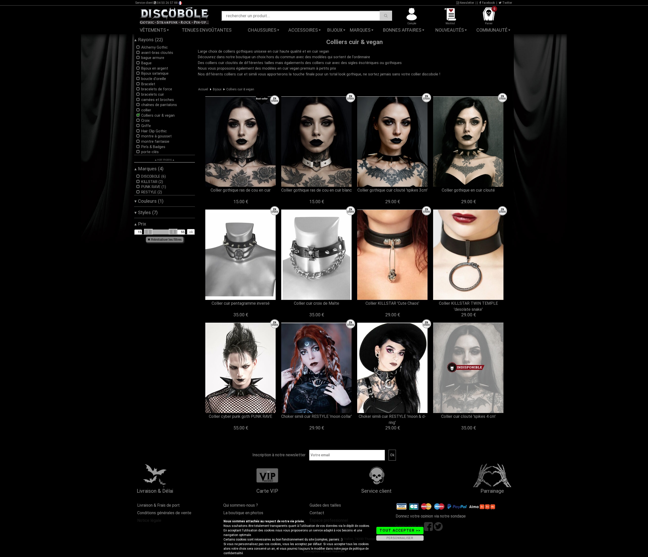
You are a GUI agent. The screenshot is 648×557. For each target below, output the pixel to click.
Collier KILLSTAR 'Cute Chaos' (392, 303)
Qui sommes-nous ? (240, 505)
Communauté (492, 30)
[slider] (148, 231)
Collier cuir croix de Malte (316, 303)
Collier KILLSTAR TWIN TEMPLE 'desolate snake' (468, 306)
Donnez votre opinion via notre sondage (431, 516)
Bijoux (334, 30)
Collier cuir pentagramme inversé (241, 303)
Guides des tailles (325, 505)
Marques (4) (149, 169)
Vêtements (153, 30)
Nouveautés (449, 30)
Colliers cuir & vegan (240, 89)
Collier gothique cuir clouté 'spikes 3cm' (392, 190)
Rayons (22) (148, 40)
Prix (140, 224)
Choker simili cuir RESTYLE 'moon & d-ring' (392, 419)
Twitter (506, 3)
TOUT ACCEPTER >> (399, 530)
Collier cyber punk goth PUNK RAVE (240, 416)
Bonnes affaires (402, 30)
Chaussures (262, 30)
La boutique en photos (243, 512)
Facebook (488, 3)
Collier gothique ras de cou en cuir (241, 190)
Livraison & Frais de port (158, 505)
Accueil (203, 89)
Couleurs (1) (149, 201)
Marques (360, 30)
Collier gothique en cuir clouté (468, 190)
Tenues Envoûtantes (207, 30)
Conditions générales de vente (164, 512)
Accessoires (303, 30)
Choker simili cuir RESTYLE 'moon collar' (316, 416)
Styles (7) (146, 212)
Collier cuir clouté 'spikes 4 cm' (468, 416)
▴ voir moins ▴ (164, 159)
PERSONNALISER (400, 538)
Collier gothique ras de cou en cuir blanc (316, 190)
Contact (317, 512)
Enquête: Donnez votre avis (470, 37)
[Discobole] (174, 15)
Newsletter (466, 3)
